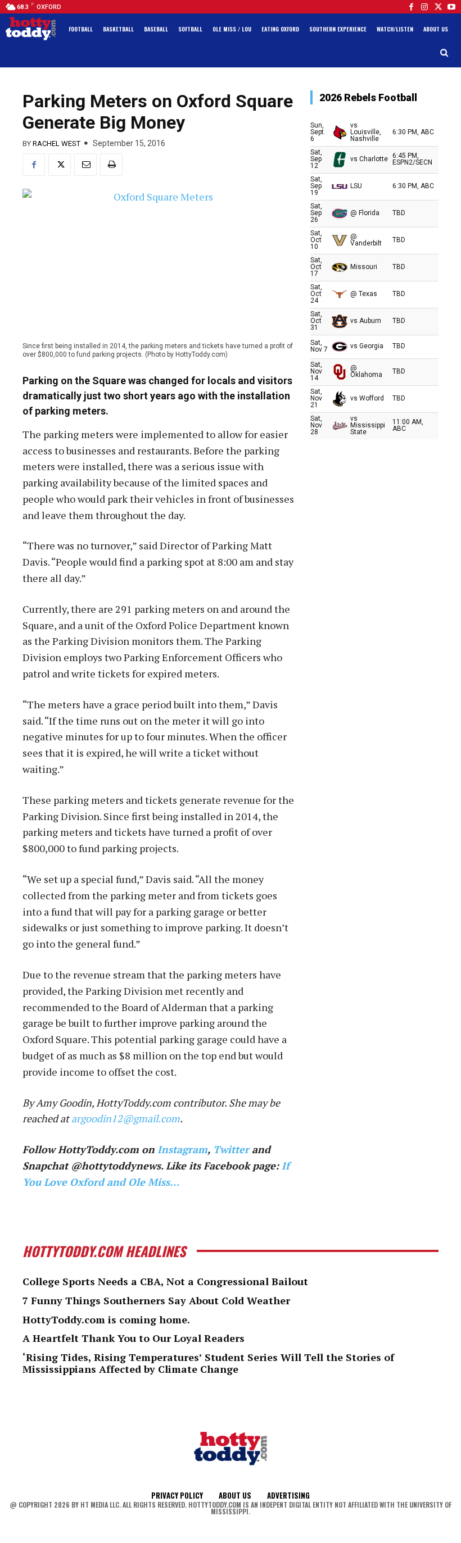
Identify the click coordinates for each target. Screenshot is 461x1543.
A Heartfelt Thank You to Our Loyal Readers (133, 1338)
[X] (59, 164)
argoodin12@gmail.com (125, 1118)
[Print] (111, 164)
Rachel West (56, 143)
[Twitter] (438, 7)
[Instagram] (424, 7)
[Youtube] (451, 7)
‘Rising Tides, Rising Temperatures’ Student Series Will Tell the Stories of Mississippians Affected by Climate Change (208, 1363)
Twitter (231, 1149)
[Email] (85, 164)
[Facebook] (411, 7)
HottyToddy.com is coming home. (106, 1319)
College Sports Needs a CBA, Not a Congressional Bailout (165, 1281)
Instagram (182, 1149)
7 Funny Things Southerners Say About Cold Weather (156, 1300)
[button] (444, 53)
